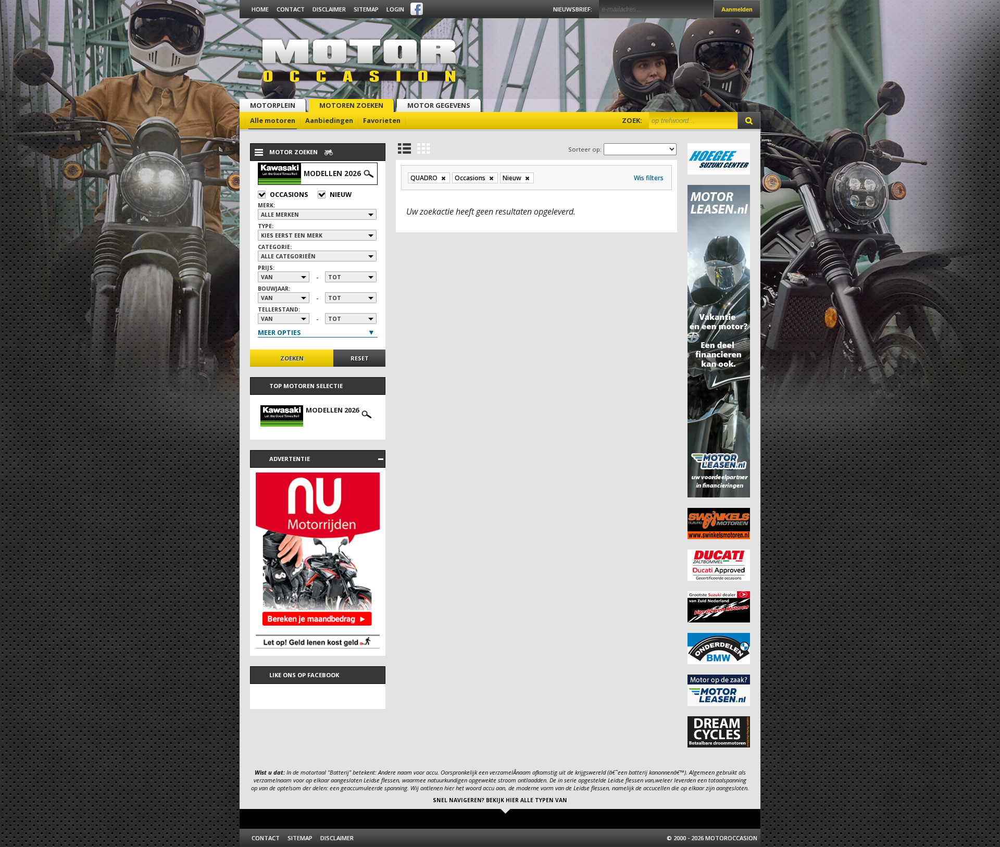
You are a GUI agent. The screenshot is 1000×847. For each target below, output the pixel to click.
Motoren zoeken (351, 105)
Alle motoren (272, 120)
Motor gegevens (438, 105)
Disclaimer (329, 9)
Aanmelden (737, 9)
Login (395, 9)
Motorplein (272, 105)
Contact (291, 9)
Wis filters (649, 177)
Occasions (289, 194)
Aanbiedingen (329, 120)
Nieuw (341, 194)
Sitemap (366, 9)
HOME (260, 9)
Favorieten (382, 120)
